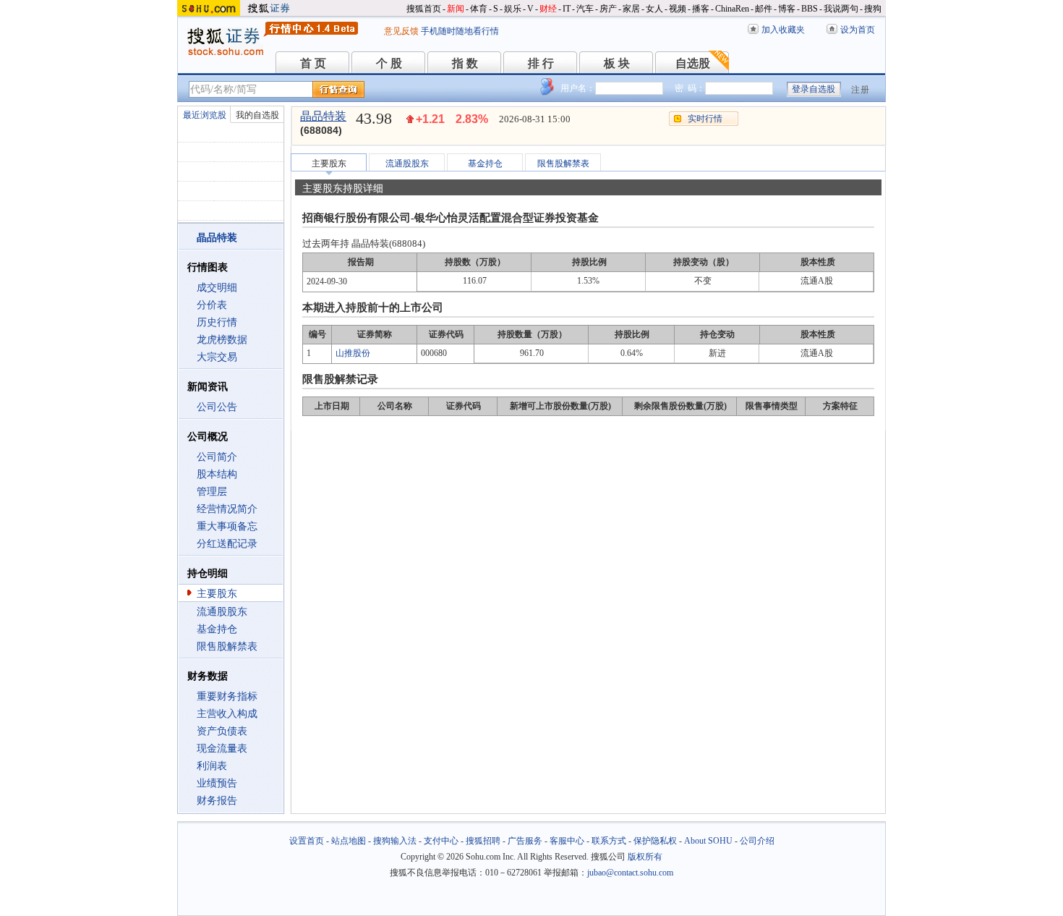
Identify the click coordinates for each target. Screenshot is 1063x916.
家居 (631, 9)
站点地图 (348, 841)
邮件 (763, 9)
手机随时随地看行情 (460, 31)
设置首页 (306, 841)
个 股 (389, 63)
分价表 (212, 305)
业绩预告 (217, 783)
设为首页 (857, 30)
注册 (860, 90)
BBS (809, 9)
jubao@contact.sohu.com (630, 873)
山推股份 (353, 353)
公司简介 (217, 456)
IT (567, 9)
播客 (700, 9)
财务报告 (217, 800)
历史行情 (217, 322)
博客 (786, 9)
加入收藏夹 (783, 30)
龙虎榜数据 (222, 339)
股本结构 (217, 474)
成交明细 (217, 287)
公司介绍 (757, 841)
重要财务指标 (227, 696)
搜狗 (872, 9)
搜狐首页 (423, 9)
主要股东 (217, 593)
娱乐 (512, 9)
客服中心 (567, 841)
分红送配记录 (227, 543)
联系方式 (609, 841)
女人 (654, 9)
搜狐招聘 (483, 841)
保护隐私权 (655, 841)
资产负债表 (222, 731)
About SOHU (708, 841)
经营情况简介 (227, 509)
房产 (608, 9)
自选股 (692, 63)
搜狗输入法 (395, 841)
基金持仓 (217, 629)
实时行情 (705, 119)
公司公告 (217, 407)
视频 (677, 9)
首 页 (313, 63)
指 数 (465, 63)
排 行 (541, 63)
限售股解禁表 (227, 646)
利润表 (212, 765)
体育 (478, 9)
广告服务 (525, 841)
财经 (548, 9)
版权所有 (645, 857)
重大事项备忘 (227, 526)
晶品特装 (323, 116)
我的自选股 (257, 115)
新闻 (455, 9)
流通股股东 (222, 611)
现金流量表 (222, 748)
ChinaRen (732, 9)
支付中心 (441, 841)
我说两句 (841, 9)
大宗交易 (217, 357)
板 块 (617, 63)
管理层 (212, 491)
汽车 (585, 9)
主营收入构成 (227, 713)
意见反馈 (401, 31)
